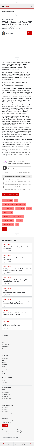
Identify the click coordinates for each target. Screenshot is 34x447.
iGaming (4, 362)
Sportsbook (10, 11)
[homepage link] (6, 6)
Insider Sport (5, 403)
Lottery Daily (5, 401)
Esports (4, 371)
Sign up (5, 426)
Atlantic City (7, 200)
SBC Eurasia (5, 407)
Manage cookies (21, 430)
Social (3, 373)
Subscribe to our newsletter (10, 194)
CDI (16, 200)
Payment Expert (6, 394)
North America (5, 344)
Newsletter (4, 382)
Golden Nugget (8, 209)
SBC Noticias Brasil (6, 398)
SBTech (19, 221)
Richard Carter (8, 221)
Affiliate (3, 367)
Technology (4, 369)
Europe (3, 340)
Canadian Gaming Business (9, 414)
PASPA (29, 209)
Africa (3, 349)
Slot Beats (4, 409)
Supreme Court (8, 225)
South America (5, 346)
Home (4, 11)
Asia (3, 342)
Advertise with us (6, 434)
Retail (3, 360)
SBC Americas (5, 390)
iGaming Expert (5, 392)
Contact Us (4, 432)
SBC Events (5, 411)
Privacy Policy (20, 432)
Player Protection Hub (7, 405)
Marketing (4, 364)
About (3, 430)
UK (2, 338)
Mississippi (20, 209)
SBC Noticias (5, 396)
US (17, 225)
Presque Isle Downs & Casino (13, 217)
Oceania (4, 351)
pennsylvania (7, 212)
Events (3, 380)
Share (29, 33)
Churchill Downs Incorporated (14, 205)
